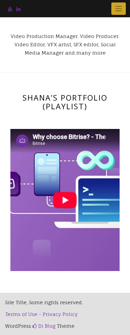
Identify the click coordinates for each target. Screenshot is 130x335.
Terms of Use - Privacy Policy (41, 314)
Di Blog (46, 326)
